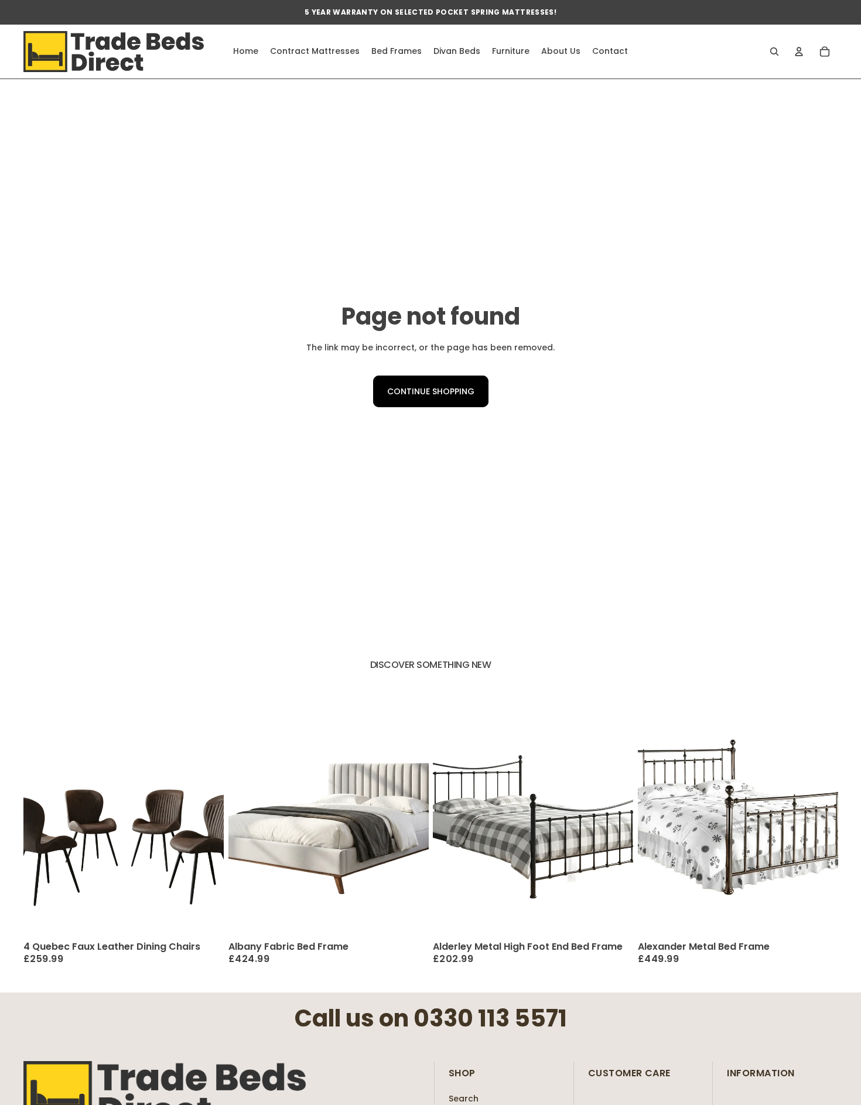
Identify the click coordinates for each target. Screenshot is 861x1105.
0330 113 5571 (490, 1018)
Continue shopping (430, 391)
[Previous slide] (41, 811)
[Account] (799, 51)
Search (464, 1098)
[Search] (774, 51)
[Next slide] (206, 811)
